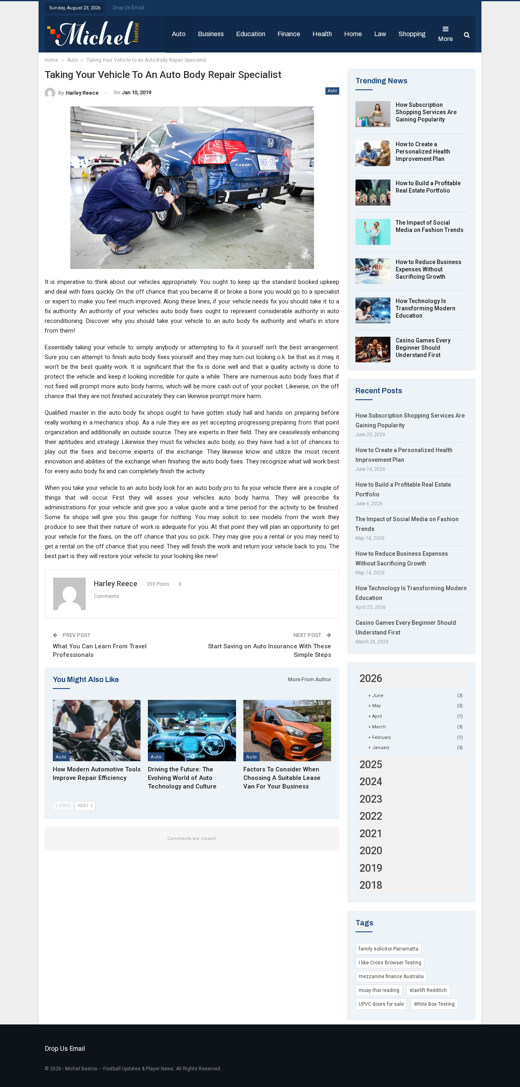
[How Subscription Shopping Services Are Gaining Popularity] (372, 114)
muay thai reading (379, 990)
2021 (371, 834)
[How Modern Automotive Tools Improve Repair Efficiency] (97, 730)
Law (380, 33)
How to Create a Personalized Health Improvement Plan (423, 151)
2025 (371, 765)
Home (353, 33)
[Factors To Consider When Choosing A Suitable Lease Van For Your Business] (287, 730)
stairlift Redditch (428, 990)
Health (322, 33)
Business (211, 33)
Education (250, 33)
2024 (371, 782)
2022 (371, 816)
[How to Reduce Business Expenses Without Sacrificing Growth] (372, 271)
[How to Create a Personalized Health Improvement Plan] (372, 154)
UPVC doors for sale (381, 1004)
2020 (371, 851)
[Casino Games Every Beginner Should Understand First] (372, 350)
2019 (371, 868)
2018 (371, 885)
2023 (371, 799)
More (445, 38)
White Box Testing (434, 1004)
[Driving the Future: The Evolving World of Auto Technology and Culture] (192, 730)
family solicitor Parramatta (388, 949)
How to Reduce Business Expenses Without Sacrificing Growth (429, 269)
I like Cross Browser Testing (390, 963)
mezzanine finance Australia (391, 976)
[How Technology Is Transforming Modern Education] (372, 310)
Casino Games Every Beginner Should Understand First (423, 347)
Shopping (412, 33)
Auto (179, 33)
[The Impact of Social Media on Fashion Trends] (372, 232)
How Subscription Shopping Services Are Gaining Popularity (426, 112)
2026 (371, 678)
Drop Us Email (128, 8)
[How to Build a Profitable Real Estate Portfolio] (372, 193)
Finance (288, 33)
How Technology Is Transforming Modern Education (425, 308)
